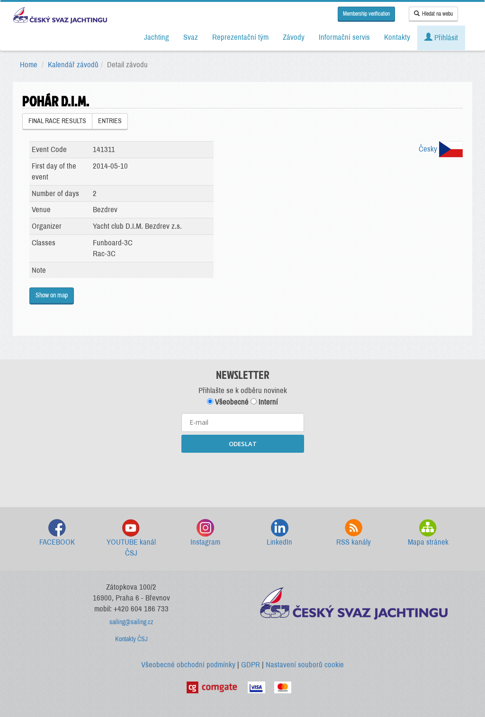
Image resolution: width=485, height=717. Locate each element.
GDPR (250, 665)
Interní (267, 402)
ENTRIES (110, 121)
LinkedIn (279, 542)
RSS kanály (353, 542)
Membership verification (366, 13)
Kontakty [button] (397, 37)
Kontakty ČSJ (131, 639)
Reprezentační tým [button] (240, 37)
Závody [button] (294, 37)
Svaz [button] (190, 37)
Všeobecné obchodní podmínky (188, 665)
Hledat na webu (437, 13)
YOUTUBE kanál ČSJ (131, 547)
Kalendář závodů (73, 65)
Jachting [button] (156, 37)
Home (28, 65)
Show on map (52, 295)
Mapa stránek (428, 542)
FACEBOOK (57, 542)
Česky (429, 149)
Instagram (205, 542)
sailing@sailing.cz (131, 622)
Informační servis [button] (344, 37)
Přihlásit (445, 38)
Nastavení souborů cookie (305, 665)
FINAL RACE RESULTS (57, 121)
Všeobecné (231, 402)
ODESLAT (243, 443)
